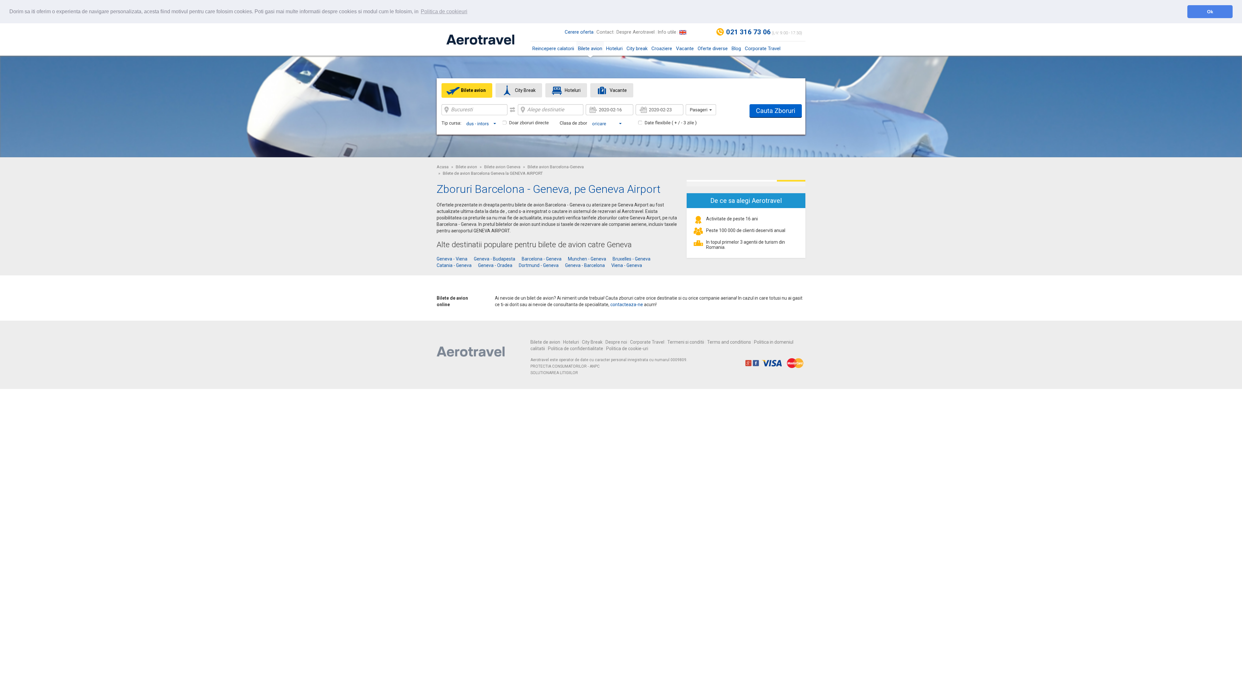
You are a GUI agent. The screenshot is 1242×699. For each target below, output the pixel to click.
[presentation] (466, 90)
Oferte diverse (713, 48)
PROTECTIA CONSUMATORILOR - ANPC (565, 366)
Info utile (667, 32)
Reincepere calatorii (553, 48)
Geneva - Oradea (495, 265)
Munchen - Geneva (587, 258)
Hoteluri (614, 48)
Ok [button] (1210, 11)
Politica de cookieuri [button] (444, 11)
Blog (736, 48)
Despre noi (616, 342)
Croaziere (661, 48)
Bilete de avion (545, 342)
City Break (592, 342)
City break (637, 48)
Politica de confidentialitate (575, 348)
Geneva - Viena (452, 258)
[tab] (466, 90)
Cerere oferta (579, 32)
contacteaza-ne (626, 304)
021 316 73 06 (748, 32)
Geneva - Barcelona (585, 265)
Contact (605, 32)
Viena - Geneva (626, 265)
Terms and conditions (729, 342)
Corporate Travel (762, 48)
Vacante (685, 48)
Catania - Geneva (454, 265)
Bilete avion (590, 48)
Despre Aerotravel (635, 32)
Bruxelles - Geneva (631, 258)
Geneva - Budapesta (494, 258)
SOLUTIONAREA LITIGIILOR (554, 373)
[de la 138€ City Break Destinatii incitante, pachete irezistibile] (746, 183)
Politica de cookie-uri (627, 348)
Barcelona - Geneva (541, 258)
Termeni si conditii (685, 342)
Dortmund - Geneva (539, 265)
